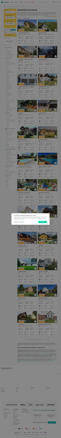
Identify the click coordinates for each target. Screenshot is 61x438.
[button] (19, 222)
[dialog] (30, 219)
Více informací (22, 219)
